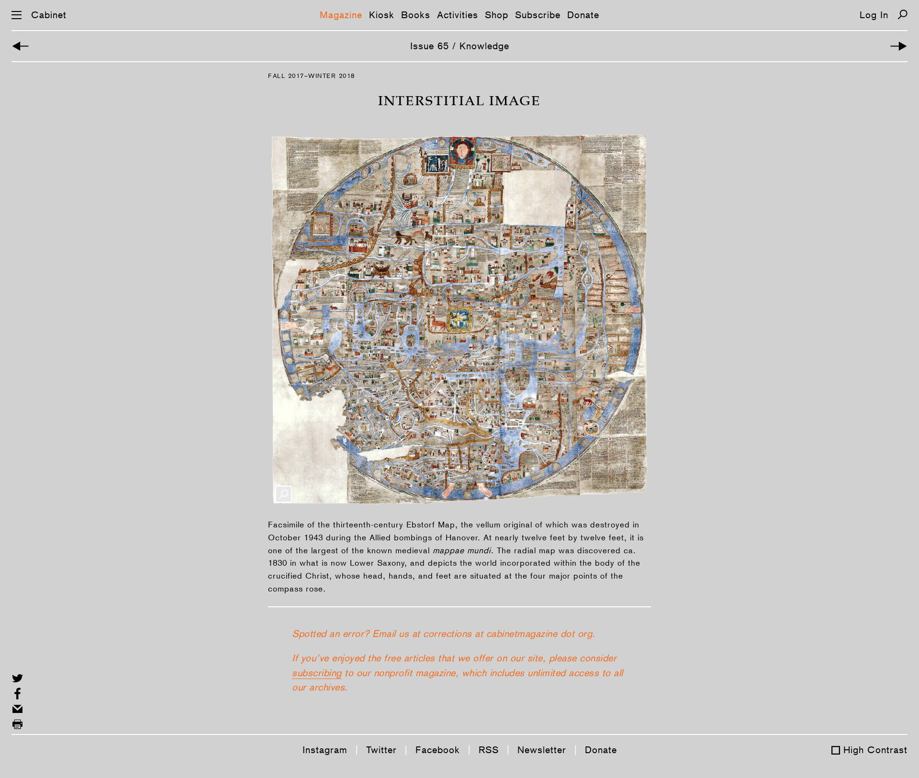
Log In (874, 15)
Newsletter (541, 750)
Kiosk (381, 15)
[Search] (902, 15)
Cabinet (49, 15)
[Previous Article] (20, 46)
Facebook (437, 750)
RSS (489, 750)
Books (415, 15)
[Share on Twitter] (17, 678)
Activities (457, 15)
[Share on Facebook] (17, 694)
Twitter (381, 750)
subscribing (317, 673)
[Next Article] (899, 46)
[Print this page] (17, 724)
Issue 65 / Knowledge (459, 46)
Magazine (341, 15)
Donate (583, 15)
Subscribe (537, 15)
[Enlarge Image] (283, 494)
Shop (496, 15)
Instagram (325, 750)
